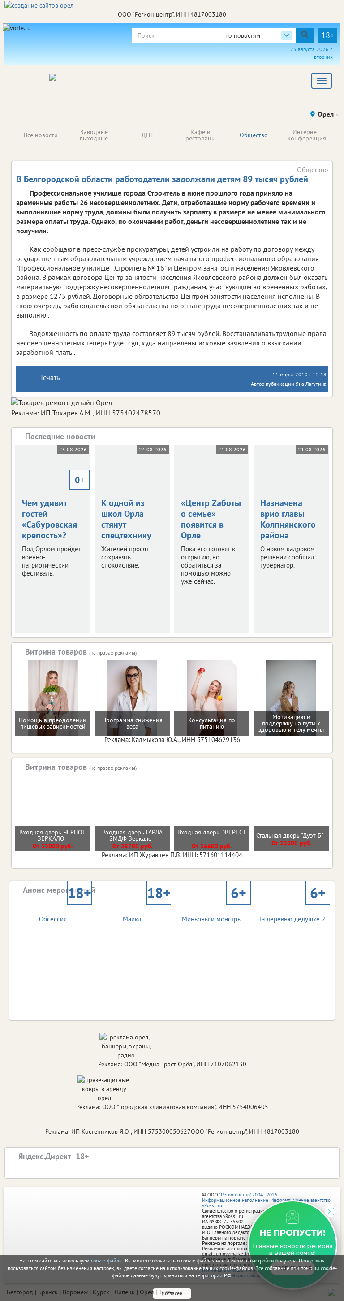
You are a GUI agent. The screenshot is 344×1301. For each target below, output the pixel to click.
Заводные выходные (94, 135)
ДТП (147, 135)
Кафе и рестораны (200, 135)
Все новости (41, 135)
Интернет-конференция (307, 135)
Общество (254, 135)
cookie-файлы (107, 1260)
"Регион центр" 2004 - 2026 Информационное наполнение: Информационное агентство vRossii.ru (266, 1200)
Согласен (172, 1293)
